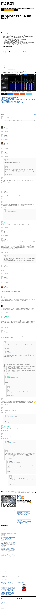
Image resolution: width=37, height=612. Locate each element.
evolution (6, 143)
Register (2, 599)
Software (25, 8)
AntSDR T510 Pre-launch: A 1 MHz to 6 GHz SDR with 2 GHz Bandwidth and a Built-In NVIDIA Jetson (24, 516)
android (28, 105)
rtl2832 (32, 105)
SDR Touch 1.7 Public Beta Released (8, 98)
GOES (14, 584)
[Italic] (6, 120)
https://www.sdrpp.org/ (11, 69)
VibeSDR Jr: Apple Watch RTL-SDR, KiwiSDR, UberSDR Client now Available (23, 511)
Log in (2, 601)
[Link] (16, 120)
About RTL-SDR (6, 8)
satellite (8, 592)
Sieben (11, 160)
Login (35, 114)
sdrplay (13, 592)
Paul (7, 415)
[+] (18, 120)
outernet (14, 587)
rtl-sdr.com (7, 4)
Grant (10, 442)
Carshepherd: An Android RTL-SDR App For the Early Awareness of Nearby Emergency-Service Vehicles (24, 522)
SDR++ (2, 20)
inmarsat (11, 586)
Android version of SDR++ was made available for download (20, 23)
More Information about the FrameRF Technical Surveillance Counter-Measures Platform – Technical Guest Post (23, 513)
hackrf (4, 586)
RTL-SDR (20, 105)
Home (2, 8)
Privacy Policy (3, 608)
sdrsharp (2, 593)
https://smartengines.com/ (22, 216)
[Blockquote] (13, 120)
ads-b (2, 582)
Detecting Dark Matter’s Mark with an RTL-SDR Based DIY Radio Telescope (8, 538)
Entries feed (3, 602)
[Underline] (8, 120)
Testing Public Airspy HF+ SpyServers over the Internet (11, 101)
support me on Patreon (17, 71)
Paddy (13, 377)
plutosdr (7, 588)
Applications (12, 105)
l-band (6, 587)
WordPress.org (3, 604)
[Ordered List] (10, 120)
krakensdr (4, 587)
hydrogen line (8, 586)
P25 (1, 588)
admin (5, 105)
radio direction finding (3, 589)
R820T (9, 588)
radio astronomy (12, 588)
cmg (10, 343)
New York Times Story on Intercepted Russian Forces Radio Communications (17, 491)
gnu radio (11, 584)
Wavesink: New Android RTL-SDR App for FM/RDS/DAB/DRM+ (12, 102)
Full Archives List (3, 579)
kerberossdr (14, 586)
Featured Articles (19, 8)
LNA (10, 587)
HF (5, 586)
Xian (10, 256)
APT (1, 583)
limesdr (8, 587)
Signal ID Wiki (31, 8)
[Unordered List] (12, 120)
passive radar (3, 588)
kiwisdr (2, 587)
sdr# (10, 592)
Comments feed (3, 603)
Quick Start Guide (12, 8)
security (5, 593)
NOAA (12, 587)
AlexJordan (11, 211)
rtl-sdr (30, 105)
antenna (14, 582)
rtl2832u (34, 105)
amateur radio (9, 582)
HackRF (15, 105)
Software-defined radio (10, 593)
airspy (26, 105)
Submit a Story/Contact (20, 582)
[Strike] (9, 120)
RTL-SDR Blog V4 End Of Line (8, 560)
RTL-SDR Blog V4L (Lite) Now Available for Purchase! (7, 549)
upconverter (2, 594)
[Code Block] (14, 120)
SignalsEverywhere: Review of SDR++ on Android (10, 97)
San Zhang (6, 408)
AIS (6, 582)
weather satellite (8, 594)
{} (17, 120)
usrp (5, 594)
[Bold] (5, 120)
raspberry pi (8, 589)
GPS (1, 586)
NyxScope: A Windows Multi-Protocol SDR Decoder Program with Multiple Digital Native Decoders (8, 566)
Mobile (17, 105)
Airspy (10, 105)
